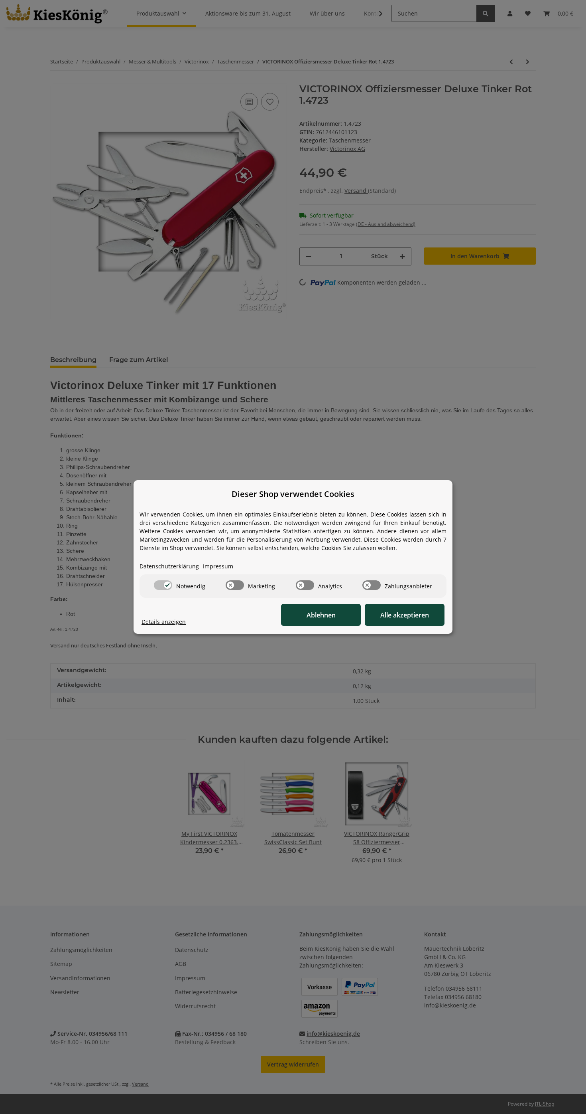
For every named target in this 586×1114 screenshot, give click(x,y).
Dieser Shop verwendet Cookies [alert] (293, 494)
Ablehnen (321, 615)
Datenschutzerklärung (169, 566)
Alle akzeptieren (404, 615)
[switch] (163, 585)
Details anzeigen (164, 621)
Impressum (218, 566)
